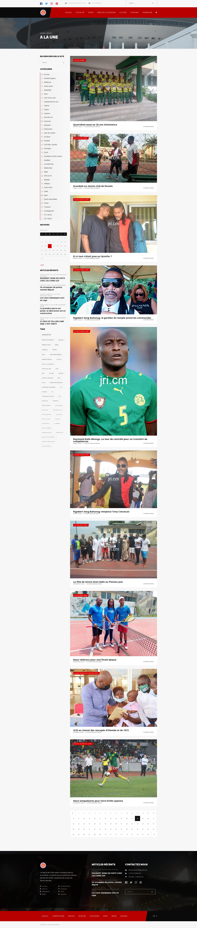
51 (89, 829)
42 (127, 824)
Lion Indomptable (46, 446)
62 (148, 829)
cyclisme (51, 373)
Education (46, 125)
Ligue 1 (43, 382)
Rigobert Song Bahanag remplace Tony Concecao (101, 511)
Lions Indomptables (55, 354)
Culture (45, 109)
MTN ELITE (46, 176)
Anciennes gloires (49, 78)
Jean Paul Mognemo (47, 378)
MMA (45, 172)
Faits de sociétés (48, 133)
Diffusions (46, 891)
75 (132, 834)
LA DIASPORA (48, 164)
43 (132, 824)
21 (100, 818)
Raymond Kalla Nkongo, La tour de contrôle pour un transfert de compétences (110, 440)
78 (148, 834)
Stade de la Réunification (48, 441)
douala (61, 340)
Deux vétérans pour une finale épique (94, 659)
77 (143, 834)
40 (116, 824)
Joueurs (64, 889)
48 (73, 829)
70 (105, 834)
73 (121, 834)
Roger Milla (45, 400)
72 (116, 834)
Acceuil (45, 886)
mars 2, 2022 (77, 258)
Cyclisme (45, 113)
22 (105, 818)
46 (148, 824)
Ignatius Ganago (46, 405)
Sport (81, 138)
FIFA (59, 396)
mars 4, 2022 (77, 188)
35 (89, 824)
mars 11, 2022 (77, 126)
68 (95, 834)
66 (84, 834)
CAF (61, 387)
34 (84, 824)
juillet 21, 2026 (45, 294)
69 (100, 834)
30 (148, 818)
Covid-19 (59, 359)
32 (73, 824)
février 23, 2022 (78, 584)
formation (55, 400)
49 (79, 829)
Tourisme (45, 207)
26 (127, 818)
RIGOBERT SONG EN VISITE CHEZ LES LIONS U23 (52, 279)
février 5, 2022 (78, 732)
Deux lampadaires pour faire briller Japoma (98, 801)
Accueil (42, 33)
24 (116, 818)
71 (111, 834)
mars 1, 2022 (77, 513)
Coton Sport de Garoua (48, 396)
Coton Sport (59, 414)
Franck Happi (45, 409)
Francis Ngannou (48, 340)
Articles (49, 33)
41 (121, 824)
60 (137, 829)
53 (100, 829)
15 (153, 813)
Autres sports (47, 86)
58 (127, 829)
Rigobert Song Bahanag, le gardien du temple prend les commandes (112, 318)
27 (132, 818)
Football (82, 60)
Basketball (46, 90)
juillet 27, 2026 (45, 285)
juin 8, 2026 (44, 305)
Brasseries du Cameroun (48, 437)
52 (95, 829)
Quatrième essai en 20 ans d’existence (95, 124)
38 (105, 824)
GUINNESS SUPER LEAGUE (52, 156)
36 (95, 824)
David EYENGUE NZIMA (92, 126)
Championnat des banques (49, 387)
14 (148, 813)
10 (127, 813)
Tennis (85, 138)
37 (100, 824)
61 (143, 829)
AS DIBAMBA (57, 423)
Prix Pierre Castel (57, 409)
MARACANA (47, 168)
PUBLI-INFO (91, 673)
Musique (46, 180)
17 (79, 818)
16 (73, 818)
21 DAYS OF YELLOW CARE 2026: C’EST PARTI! (52, 322)
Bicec (59, 378)
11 (132, 813)
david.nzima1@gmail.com (77, 3)
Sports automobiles (49, 199)
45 (143, 824)
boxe (56, 345)
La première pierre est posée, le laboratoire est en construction (53, 310)
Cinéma (45, 106)
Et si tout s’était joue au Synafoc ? (92, 256)
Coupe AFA (57, 418)
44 (137, 824)
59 (132, 829)
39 (111, 824)
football (45, 349)
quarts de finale (46, 418)
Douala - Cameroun (136, 877)
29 (143, 818)
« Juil (42, 265)
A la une (76, 60)
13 (143, 813)
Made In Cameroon (46, 428)
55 (111, 829)
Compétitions (65, 886)
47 (153, 824)
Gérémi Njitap (59, 432)
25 (121, 818)
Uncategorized (48, 211)
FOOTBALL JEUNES (49, 145)
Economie (46, 121)
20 (95, 818)
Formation (46, 148)
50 (84, 829)
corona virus (46, 345)
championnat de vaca (50, 102)
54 (105, 829)
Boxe (45, 94)
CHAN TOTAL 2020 (46, 368)
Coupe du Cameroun (48, 364)
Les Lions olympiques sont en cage (52, 299)
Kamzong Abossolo (46, 414)
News (44, 894)
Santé (44, 191)
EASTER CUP (47, 117)
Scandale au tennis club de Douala (93, 186)
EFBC (57, 368)
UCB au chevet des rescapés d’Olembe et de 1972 (101, 730)
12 (137, 813)
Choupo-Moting (45, 423)
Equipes (63, 894)
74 (127, 834)
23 (111, 818)
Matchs (44, 889)
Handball (46, 160)
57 (121, 829)
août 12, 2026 (44, 274)
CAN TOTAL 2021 (83, 673)
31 (153, 818)
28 (137, 818)
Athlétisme (46, 82)
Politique (45, 184)
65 (79, 834)
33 (79, 824)
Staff (62, 891)
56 (116, 829)
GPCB (45, 152)
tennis (54, 349)
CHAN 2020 (44, 391)
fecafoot (60, 373)
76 (137, 834)
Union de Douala (47, 359)
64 (73, 834)
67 (89, 834)
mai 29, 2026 (44, 318)
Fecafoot (82, 199)
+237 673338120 (96, 3)
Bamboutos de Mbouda (56, 382)
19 (89, 818)
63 (153, 829)
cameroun (46, 335)
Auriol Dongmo (59, 405)
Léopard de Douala (47, 432)
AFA (52, 391)
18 (84, 818)
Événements (46, 129)
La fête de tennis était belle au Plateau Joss (98, 582)
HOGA (43, 354)
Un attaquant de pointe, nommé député (51, 288)
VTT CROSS (47, 215)
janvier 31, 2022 (78, 803)
